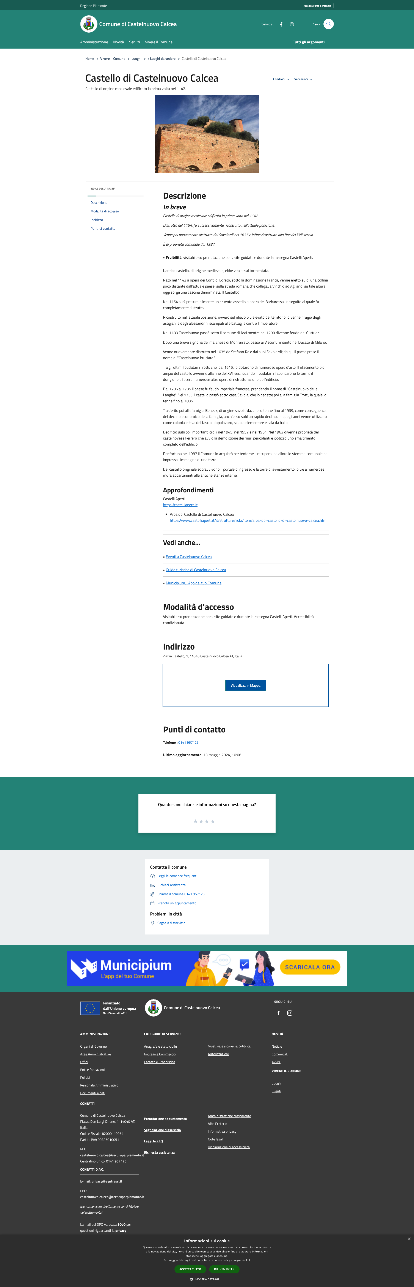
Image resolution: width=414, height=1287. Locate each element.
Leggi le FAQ (153, 1141)
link (248, 1260)
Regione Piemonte (93, 5)
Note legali (216, 1139)
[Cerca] (328, 24)
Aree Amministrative (95, 1054)
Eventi (276, 1091)
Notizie (277, 1046)
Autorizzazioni (218, 1053)
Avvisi (276, 1061)
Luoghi (136, 58)
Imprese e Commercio (160, 1054)
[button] (206, 1279)
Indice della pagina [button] (103, 189)
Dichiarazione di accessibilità (229, 1146)
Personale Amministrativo (99, 1085)
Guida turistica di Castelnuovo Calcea (196, 570)
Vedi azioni (301, 79)
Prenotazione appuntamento (165, 1118)
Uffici (84, 1061)
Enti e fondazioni (92, 1069)
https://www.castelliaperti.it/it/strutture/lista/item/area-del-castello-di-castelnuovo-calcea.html (248, 520)
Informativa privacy (222, 1131)
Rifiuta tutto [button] (224, 1269)
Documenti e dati (92, 1093)
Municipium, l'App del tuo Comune (193, 583)
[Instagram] (290, 24)
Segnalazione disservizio (162, 1129)
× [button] (409, 1239)
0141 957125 (188, 742)
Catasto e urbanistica (159, 1061)
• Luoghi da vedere (162, 58)
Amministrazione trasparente (229, 1115)
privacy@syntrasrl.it (106, 1181)
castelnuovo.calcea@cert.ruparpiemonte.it (112, 1155)
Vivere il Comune (113, 58)
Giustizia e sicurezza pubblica (229, 1046)
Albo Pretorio (217, 1123)
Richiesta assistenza (159, 1152)
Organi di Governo (93, 1046)
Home (89, 58)
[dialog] (207, 1261)
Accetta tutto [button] (190, 1269)
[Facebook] (279, 24)
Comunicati (280, 1054)
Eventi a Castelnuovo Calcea (189, 557)
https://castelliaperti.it (180, 505)
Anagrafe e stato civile (160, 1046)
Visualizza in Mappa (245, 685)
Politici (85, 1077)
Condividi (279, 79)
